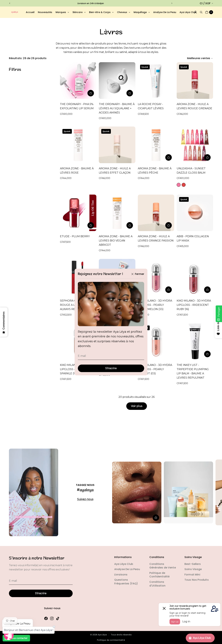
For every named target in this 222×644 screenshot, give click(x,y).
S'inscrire (111, 368)
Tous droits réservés (121, 634)
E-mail (82, 355)
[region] (90, 3)
